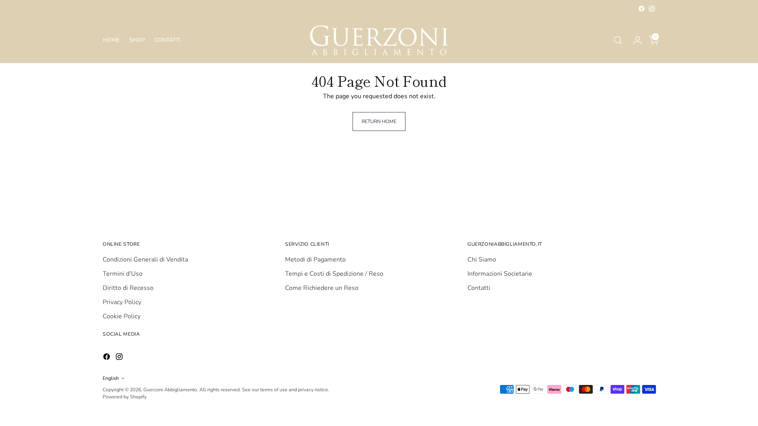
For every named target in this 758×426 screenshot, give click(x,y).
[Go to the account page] (634, 40)
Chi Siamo (481, 259)
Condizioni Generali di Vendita (145, 259)
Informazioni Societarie (499, 273)
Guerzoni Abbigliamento (170, 389)
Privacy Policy (122, 302)
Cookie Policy (122, 316)
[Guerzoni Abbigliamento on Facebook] (641, 8)
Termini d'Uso (123, 273)
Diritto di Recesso (128, 288)
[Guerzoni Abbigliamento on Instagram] (651, 8)
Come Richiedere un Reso (321, 288)
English (111, 378)
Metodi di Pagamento (315, 259)
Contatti (478, 288)
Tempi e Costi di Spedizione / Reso (334, 273)
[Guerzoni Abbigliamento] (379, 40)
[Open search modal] (618, 40)
